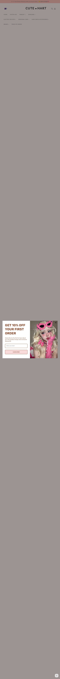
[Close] (56, 323)
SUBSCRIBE (16, 352)
